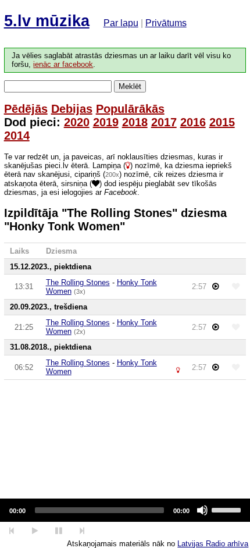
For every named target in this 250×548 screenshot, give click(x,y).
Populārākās (130, 108)
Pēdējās (26, 108)
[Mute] (202, 510)
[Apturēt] (34, 530)
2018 (135, 122)
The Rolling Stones (78, 282)
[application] (125, 510)
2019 (106, 122)
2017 (164, 122)
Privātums (166, 23)
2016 (193, 122)
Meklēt (130, 86)
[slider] (228, 509)
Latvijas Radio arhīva (212, 543)
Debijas (71, 108)
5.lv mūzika (47, 21)
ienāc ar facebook (63, 65)
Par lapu (120, 23)
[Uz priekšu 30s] (82, 530)
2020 (77, 122)
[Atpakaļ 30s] (12, 530)
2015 (222, 122)
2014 (17, 135)
